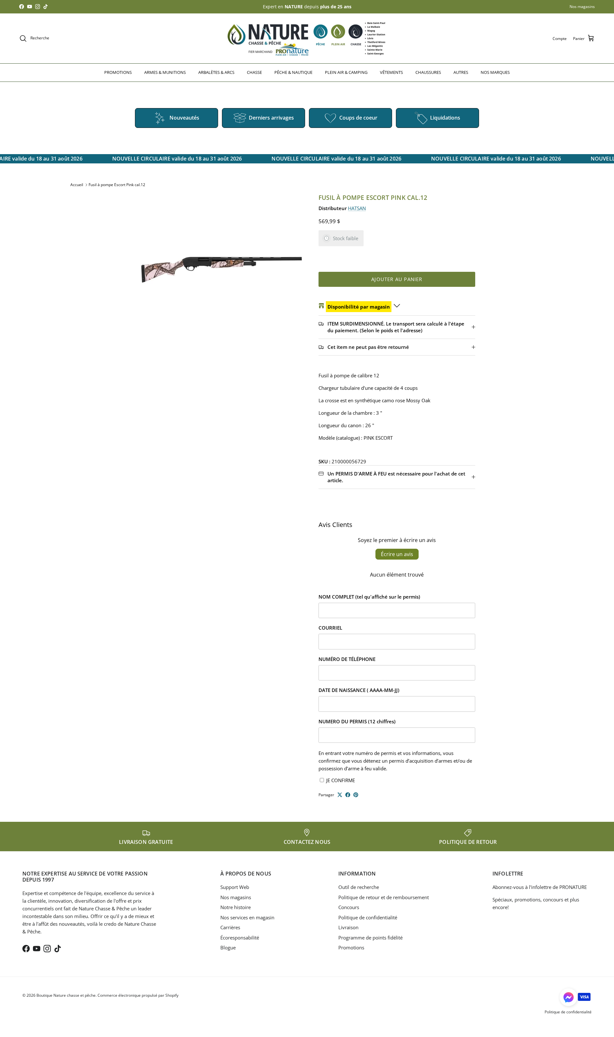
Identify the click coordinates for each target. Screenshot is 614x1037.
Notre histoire (235, 907)
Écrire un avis (397, 554)
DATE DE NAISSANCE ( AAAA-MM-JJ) (359, 690)
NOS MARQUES (495, 72)
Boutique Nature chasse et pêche (66, 995)
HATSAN (357, 208)
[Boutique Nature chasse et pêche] (307, 38)
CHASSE (254, 72)
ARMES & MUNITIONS (165, 72)
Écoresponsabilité (239, 937)
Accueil (76, 184)
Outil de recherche (358, 887)
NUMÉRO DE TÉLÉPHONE (347, 659)
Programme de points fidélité (370, 937)
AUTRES (460, 72)
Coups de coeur (358, 117)
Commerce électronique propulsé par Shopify (138, 995)
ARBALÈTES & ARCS (216, 72)
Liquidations (445, 117)
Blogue (228, 947)
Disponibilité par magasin (358, 306)
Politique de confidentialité (367, 917)
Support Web (234, 887)
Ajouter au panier (396, 279)
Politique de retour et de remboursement (383, 897)
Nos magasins (582, 6)
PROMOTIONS (118, 72)
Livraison (348, 927)
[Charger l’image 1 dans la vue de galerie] (221, 262)
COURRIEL (330, 628)
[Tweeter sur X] (339, 794)
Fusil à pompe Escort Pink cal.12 (117, 184)
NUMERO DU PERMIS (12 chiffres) (357, 721)
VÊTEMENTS (391, 72)
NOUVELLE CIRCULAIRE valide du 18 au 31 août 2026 (173, 158)
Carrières (230, 927)
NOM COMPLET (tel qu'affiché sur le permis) (369, 596)
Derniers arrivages (271, 117)
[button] (568, 997)
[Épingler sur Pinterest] (355, 794)
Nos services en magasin (247, 917)
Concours (348, 907)
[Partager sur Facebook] (347, 794)
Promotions (351, 947)
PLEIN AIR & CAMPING (346, 72)
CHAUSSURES (428, 72)
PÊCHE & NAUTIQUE (293, 72)
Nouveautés (184, 117)
